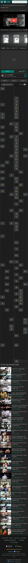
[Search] (26, 2)
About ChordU (5, 537)
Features (11, 537)
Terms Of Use (17, 537)
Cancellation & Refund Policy (10, 540)
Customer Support (14, 542)
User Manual (21, 540)
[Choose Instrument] (16, 48)
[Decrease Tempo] (2, 30)
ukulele (12, 48)
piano (8, 48)
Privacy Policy (23, 537)
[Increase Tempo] (7, 30)
